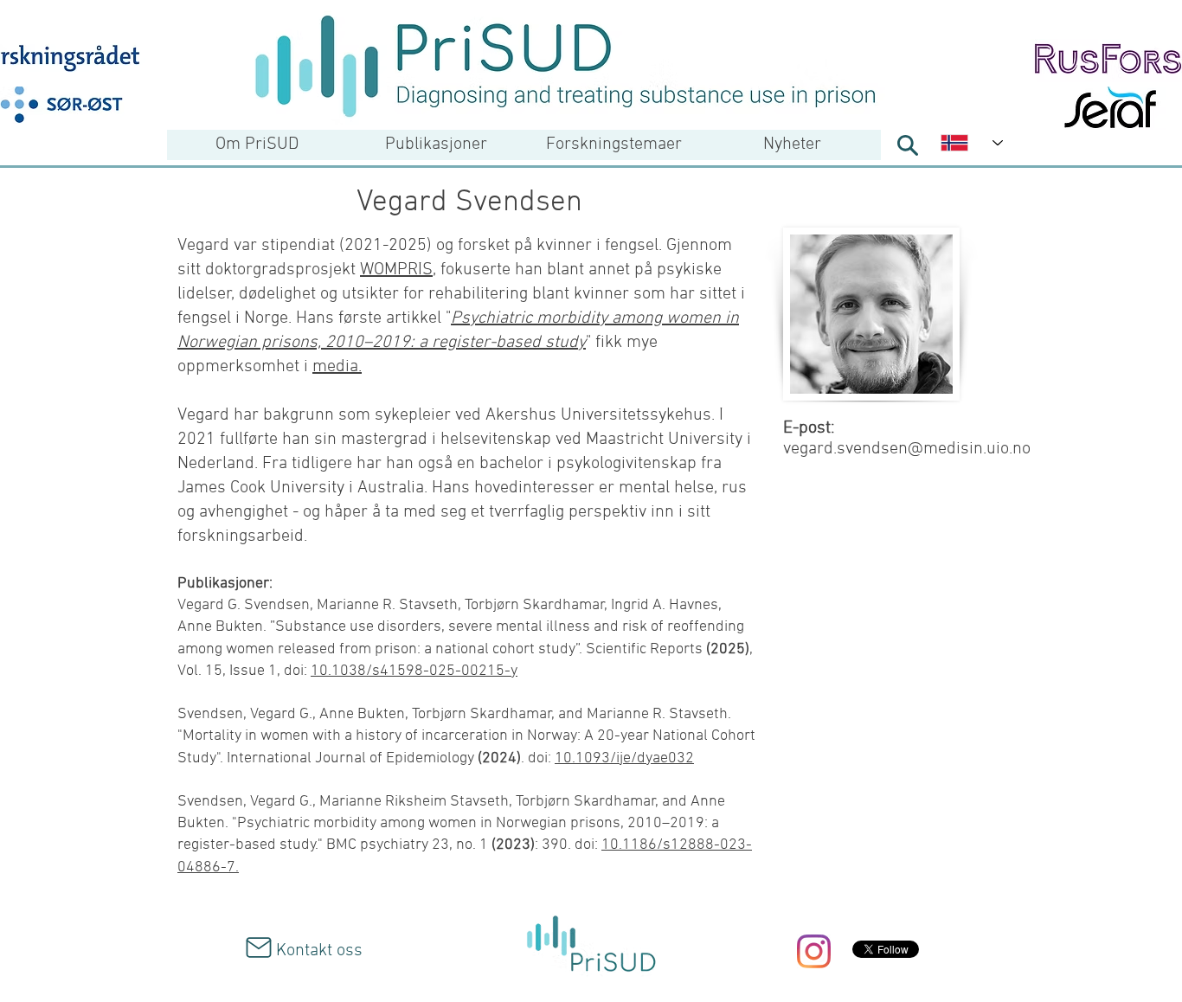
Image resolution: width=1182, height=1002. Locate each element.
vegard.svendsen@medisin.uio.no (907, 449)
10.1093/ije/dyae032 (624, 758)
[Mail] (258, 947)
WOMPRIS (396, 270)
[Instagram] (814, 951)
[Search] (907, 145)
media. (337, 366)
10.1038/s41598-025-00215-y (414, 671)
